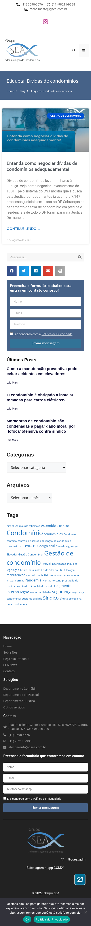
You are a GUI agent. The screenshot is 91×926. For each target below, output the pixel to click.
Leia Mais (12, 382)
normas (19, 580)
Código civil (46, 546)
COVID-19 (28, 546)
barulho (64, 526)
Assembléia (49, 525)
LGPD (62, 570)
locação (70, 570)
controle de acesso (28, 540)
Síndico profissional (71, 598)
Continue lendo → (24, 228)
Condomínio (25, 532)
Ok (27, 919)
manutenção (16, 575)
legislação (13, 570)
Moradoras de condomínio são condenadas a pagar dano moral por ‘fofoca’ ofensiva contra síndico (41, 426)
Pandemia (33, 580)
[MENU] (84, 50)
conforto (12, 540)
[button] (12, 271)
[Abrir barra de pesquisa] (74, 50)
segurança (61, 591)
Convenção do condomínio (55, 540)
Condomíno (70, 534)
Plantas (46, 580)
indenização (58, 563)
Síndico (51, 598)
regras (24, 592)
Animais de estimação (27, 525)
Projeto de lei (24, 586)
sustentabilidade (32, 598)
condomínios (53, 534)
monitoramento (60, 575)
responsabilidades (40, 592)
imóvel (46, 564)
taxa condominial (17, 604)
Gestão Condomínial (30, 554)
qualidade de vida (43, 586)
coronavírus (14, 546)
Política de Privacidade (52, 919)
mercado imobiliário (37, 575)
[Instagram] (45, 21)
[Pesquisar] (79, 257)
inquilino (72, 563)
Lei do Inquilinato (30, 570)
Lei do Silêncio (49, 570)
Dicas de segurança (67, 546)
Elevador (12, 554)
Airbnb (11, 525)
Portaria (56, 580)
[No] (85, 912)
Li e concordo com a (43, 334)
